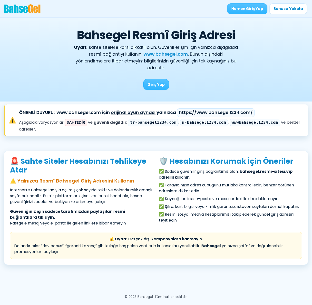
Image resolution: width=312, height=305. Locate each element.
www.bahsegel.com (166, 54)
